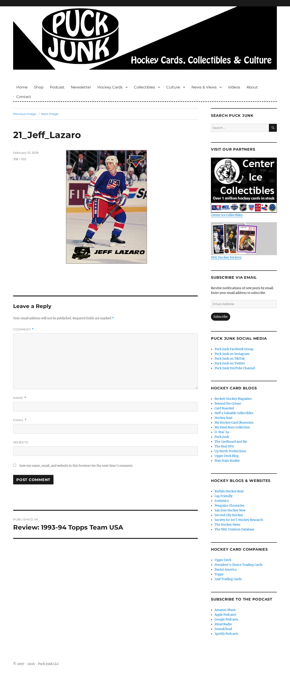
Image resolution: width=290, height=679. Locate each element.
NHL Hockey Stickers (226, 257)
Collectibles (144, 87)
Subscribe (220, 317)
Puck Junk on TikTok (230, 359)
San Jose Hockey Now (230, 510)
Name (19, 398)
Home (22, 87)
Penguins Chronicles (229, 506)
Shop (39, 87)
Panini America (226, 570)
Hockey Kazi (223, 418)
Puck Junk (222, 437)
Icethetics (222, 501)
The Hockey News (227, 525)
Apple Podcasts (225, 615)
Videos (234, 87)
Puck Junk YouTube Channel (235, 368)
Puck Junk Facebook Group (234, 349)
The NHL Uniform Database (234, 529)
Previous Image (24, 114)
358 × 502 (19, 159)
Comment (23, 329)
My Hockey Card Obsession (234, 423)
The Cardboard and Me (231, 442)
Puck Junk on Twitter (230, 363)
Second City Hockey (229, 515)
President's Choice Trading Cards (239, 565)
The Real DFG (224, 446)
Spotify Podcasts (226, 634)
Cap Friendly (223, 496)
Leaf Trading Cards (228, 579)
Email (20, 420)
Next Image (49, 114)
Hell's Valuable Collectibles (234, 413)
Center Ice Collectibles (227, 215)
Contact (23, 97)
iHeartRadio (223, 624)
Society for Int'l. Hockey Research (239, 520)
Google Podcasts (226, 619)
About (252, 87)
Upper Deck (223, 560)
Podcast (57, 87)
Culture (173, 87)
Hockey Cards (110, 87)
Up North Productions (230, 451)
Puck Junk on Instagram (232, 354)
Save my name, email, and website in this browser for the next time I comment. (76, 466)
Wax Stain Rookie (227, 461)
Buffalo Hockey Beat (229, 491)
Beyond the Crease (228, 403)
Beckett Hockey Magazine (233, 399)
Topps (219, 574)
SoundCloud (223, 629)
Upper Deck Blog (227, 456)
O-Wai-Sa (222, 432)
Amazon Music (225, 610)
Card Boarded (224, 408)
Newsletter (81, 87)
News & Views (204, 87)
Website (21, 442)
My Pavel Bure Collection (232, 427)
